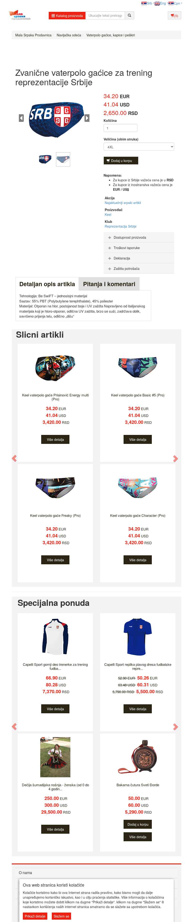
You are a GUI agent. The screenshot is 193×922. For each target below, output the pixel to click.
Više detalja (55, 439)
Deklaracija (122, 258)
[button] (14, 458)
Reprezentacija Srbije (121, 226)
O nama (25, 872)
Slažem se (61, 916)
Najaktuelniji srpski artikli (123, 202)
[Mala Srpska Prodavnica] (18, 15)
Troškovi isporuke (127, 247)
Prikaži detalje (35, 916)
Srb (149, 3)
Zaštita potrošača (127, 268)
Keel (108, 214)
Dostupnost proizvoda (130, 237)
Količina (110, 120)
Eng (163, 3)
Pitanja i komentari (109, 284)
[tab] (139, 237)
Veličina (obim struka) (121, 139)
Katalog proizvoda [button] (69, 15)
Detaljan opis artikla (47, 284)
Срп (177, 3)
